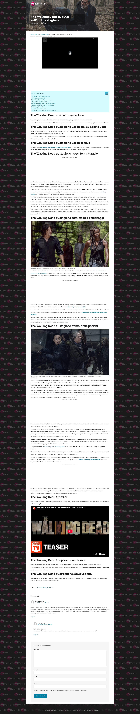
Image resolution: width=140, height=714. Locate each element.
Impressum (94, 710)
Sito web (36, 684)
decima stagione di (54, 446)
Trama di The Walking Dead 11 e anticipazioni (42, 105)
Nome (36, 670)
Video (51, 587)
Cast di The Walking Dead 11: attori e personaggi (43, 103)
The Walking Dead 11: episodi (38, 108)
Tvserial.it (38, 4)
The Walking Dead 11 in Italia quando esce (41, 100)
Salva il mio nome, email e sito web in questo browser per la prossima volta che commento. (61, 690)
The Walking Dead (44, 34)
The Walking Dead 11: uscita (38, 98)
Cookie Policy (76, 710)
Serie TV (37, 34)
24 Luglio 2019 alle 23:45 (45, 624)
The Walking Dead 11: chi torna (39, 101)
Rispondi (33, 616)
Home (32, 34)
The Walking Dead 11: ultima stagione (40, 96)
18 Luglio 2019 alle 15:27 (42, 602)
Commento (37, 649)
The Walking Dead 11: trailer (38, 107)
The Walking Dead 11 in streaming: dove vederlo (43, 110)
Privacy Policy (85, 710)
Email (35, 677)
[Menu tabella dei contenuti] (106, 93)
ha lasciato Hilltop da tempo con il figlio (75, 307)
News (38, 587)
